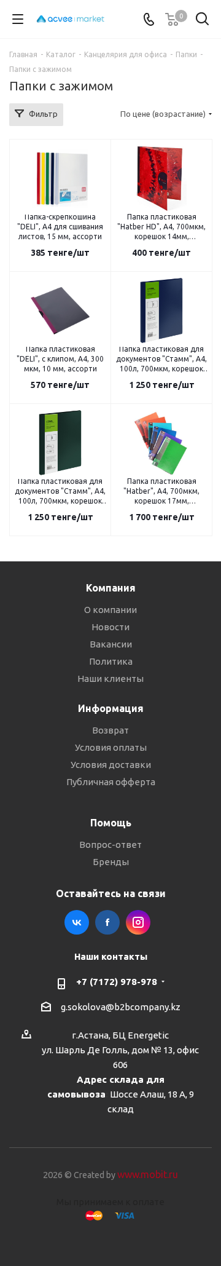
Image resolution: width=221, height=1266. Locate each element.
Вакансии (111, 644)
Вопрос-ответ (110, 844)
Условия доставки (111, 764)
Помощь (110, 822)
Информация (111, 708)
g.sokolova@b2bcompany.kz (120, 1007)
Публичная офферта (110, 782)
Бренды (111, 862)
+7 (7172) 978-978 (116, 981)
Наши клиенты (110, 678)
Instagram (138, 922)
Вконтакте (76, 922)
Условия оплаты (111, 747)
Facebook (107, 922)
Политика (111, 661)
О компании (110, 609)
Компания (111, 587)
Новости (110, 627)
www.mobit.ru (147, 1174)
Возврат (110, 730)
